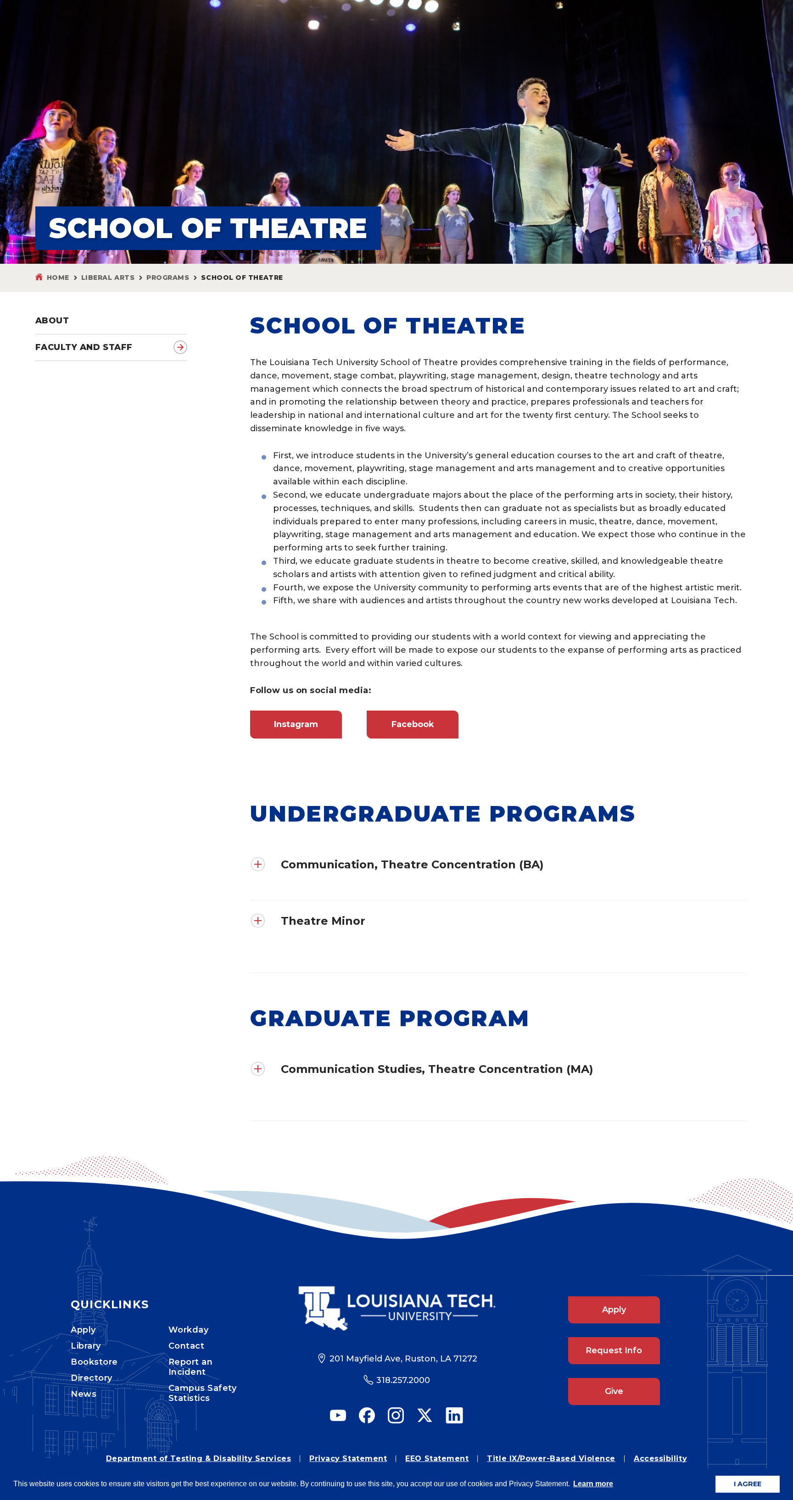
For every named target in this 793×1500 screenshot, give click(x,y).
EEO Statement (437, 1458)
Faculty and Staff (84, 347)
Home (58, 277)
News (83, 1394)
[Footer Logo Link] (396, 1308)
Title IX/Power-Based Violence (551, 1458)
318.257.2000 (403, 1380)
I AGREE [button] (747, 1484)
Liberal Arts (107, 277)
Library (86, 1346)
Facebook (412, 724)
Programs (167, 277)
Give (614, 1391)
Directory (91, 1378)
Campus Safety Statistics (202, 1393)
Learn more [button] (593, 1484)
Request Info (614, 1350)
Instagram (296, 724)
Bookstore (94, 1362)
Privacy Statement (348, 1458)
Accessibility (660, 1458)
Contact (186, 1346)
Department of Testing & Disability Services (198, 1458)
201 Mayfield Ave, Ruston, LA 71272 (403, 1359)
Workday (188, 1330)
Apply (83, 1330)
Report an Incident (190, 1367)
